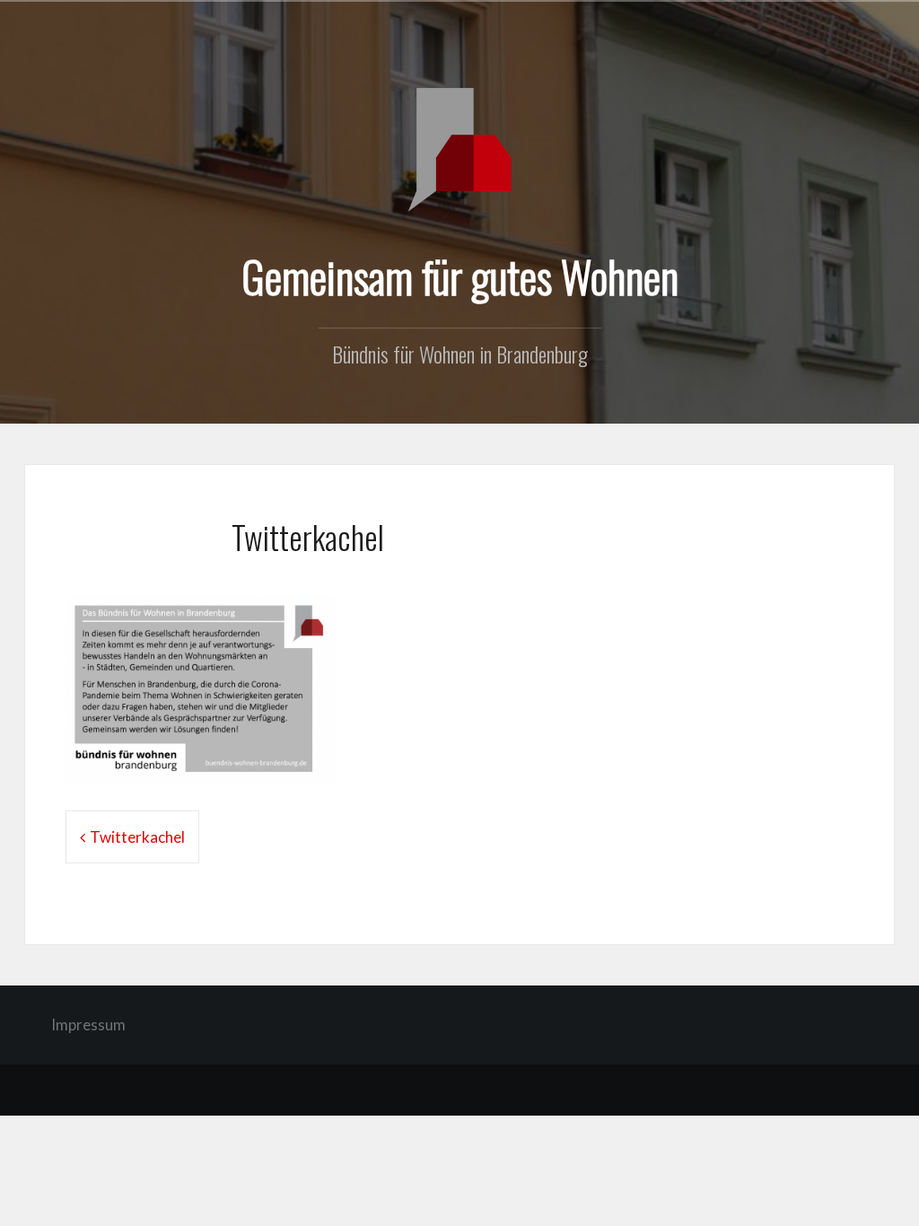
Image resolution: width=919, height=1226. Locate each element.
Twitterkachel (137, 837)
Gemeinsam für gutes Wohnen (459, 276)
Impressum (88, 1024)
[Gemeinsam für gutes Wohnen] (459, 147)
